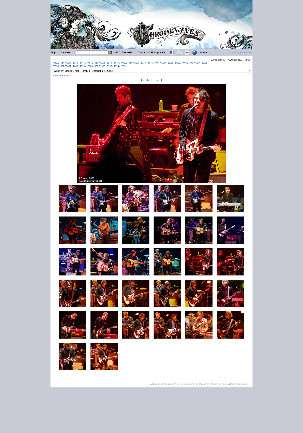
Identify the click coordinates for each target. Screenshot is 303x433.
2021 (89, 63)
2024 (68, 63)
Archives (65, 52)
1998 (89, 66)
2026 (55, 63)
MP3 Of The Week (123, 52)
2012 (150, 63)
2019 (102, 63)
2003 (55, 66)
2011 (157, 63)
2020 (95, 63)
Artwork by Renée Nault (240, 52)
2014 (136, 63)
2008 (177, 63)
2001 (68, 66)
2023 (75, 63)
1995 (109, 66)
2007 (184, 63)
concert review (62, 75)
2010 (163, 63)
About (203, 52)
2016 (123, 63)
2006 (190, 63)
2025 (61, 63)
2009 (170, 63)
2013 (143, 63)
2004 (204, 63)
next (158, 80)
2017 (116, 63)
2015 (129, 63)
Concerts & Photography (151, 52)
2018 (109, 63)
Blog (53, 52)
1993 (123, 66)
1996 (102, 66)
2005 (197, 63)
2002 (61, 66)
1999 (82, 66)
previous (146, 80)
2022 (82, 63)
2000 (75, 66)
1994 (116, 66)
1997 (95, 66)
